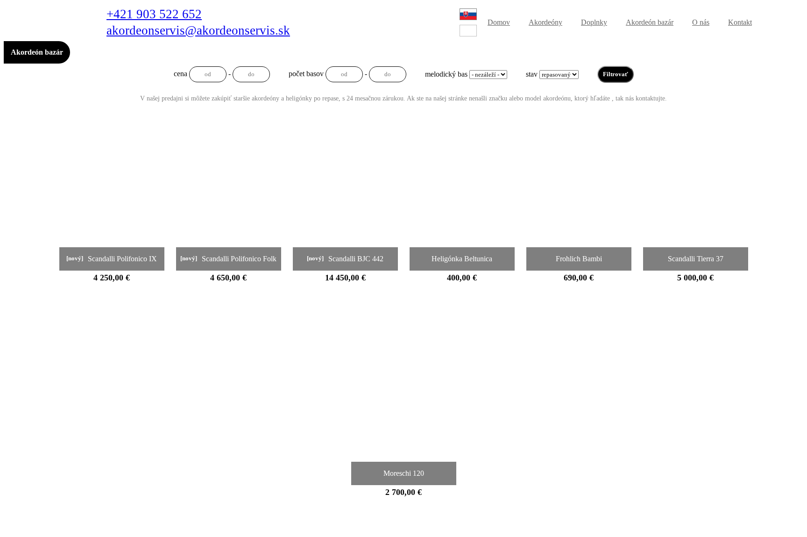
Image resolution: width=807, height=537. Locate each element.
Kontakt (740, 22)
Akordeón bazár (649, 22)
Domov (499, 22)
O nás (700, 22)
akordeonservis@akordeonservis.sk (198, 30)
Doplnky (594, 22)
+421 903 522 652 (154, 14)
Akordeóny (545, 22)
